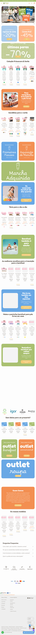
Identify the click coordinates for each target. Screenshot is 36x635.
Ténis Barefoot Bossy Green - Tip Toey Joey (18, 219)
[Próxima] (34, 23)
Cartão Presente (13, 611)
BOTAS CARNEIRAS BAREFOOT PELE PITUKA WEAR (11, 524)
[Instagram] (31, 598)
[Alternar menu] (1, 3)
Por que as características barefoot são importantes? (15, 550)
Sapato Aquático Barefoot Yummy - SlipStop (4, 74)
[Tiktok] (32, 598)
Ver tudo (18, 513)
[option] (18, 14)
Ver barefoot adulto (26, 254)
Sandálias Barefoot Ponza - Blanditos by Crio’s (18, 126)
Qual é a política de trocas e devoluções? (13, 556)
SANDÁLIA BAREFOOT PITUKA (32, 523)
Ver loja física (18, 505)
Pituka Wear (10, 632)
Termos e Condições (4, 629)
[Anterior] (2, 23)
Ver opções (26, 106)
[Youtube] (29, 598)
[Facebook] (27, 598)
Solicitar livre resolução (4, 626)
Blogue (2, 607)
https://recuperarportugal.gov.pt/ (9, 594)
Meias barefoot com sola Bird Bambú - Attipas (25, 329)
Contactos (3, 603)
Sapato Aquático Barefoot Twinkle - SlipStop (11, 74)
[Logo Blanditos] (31, 411)
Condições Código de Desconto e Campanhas (14, 629)
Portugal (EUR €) (29, 619)
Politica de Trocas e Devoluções (14, 628)
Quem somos (3, 599)
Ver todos (18, 208)
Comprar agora (18, 63)
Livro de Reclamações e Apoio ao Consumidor (17, 630)
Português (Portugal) (29, 622)
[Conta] (32, 3)
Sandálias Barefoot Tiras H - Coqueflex (32, 73)
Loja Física (3, 601)
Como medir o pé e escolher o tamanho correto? (15, 546)
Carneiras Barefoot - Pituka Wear (25, 523)
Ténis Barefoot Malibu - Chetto (25, 219)
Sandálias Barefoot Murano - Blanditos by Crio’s (11, 126)
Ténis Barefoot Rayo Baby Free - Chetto (32, 219)
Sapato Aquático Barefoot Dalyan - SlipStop (18, 74)
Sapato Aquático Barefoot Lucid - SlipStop (25, 74)
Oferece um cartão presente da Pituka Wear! (18, 419)
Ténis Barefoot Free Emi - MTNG (25, 275)
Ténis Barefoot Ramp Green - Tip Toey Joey (11, 219)
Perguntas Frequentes (12, 626)
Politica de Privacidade (23, 628)
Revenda (3, 605)
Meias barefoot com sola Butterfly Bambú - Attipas (11, 329)
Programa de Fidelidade (19, 626)
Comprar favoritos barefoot (26, 362)
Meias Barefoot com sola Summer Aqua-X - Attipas (18, 329)
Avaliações (3, 609)
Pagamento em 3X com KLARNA (6, 630)
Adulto (11, 609)
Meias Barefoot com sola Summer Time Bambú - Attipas (32, 329)
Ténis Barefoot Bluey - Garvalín (4, 219)
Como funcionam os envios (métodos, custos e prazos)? (16, 553)
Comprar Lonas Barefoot (26, 200)
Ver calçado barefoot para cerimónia (26, 307)
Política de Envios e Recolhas (5, 628)
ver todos (18, 114)
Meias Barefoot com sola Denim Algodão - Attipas (4, 329)
